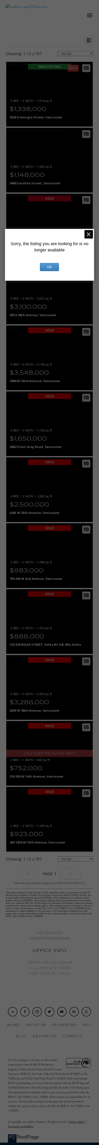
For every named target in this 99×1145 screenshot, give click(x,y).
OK (49, 267)
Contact (72, 1036)
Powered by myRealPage (21, 1126)
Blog (21, 1036)
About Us (35, 1025)
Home (13, 1025)
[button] (12, 1011)
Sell (87, 1025)
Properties (64, 1025)
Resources (45, 1036)
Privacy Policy (77, 1121)
